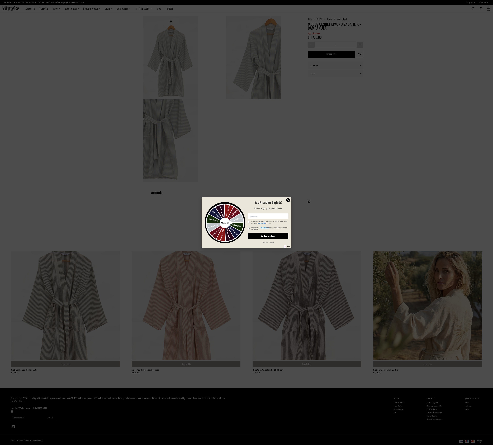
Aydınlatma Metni (262, 223)
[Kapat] (288, 200)
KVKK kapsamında (265, 227)
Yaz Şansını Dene (268, 236)
